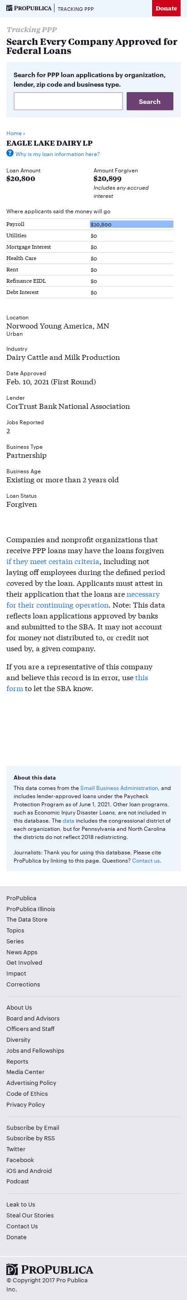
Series (15, 941)
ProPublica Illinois (30, 908)
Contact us (146, 860)
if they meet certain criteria (52, 560)
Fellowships (48, 1050)
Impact (16, 973)
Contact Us (22, 1226)
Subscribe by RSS (30, 1137)
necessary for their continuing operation (83, 598)
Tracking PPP (76, 8)
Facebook (20, 1159)
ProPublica (21, 897)
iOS (11, 1170)
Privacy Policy (25, 1104)
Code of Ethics (27, 1093)
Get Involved (24, 962)
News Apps (21, 951)
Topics (15, 930)
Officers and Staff (30, 1028)
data (68, 820)
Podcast (17, 1181)
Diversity (18, 1039)
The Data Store (27, 919)
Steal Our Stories (30, 1215)
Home (14, 132)
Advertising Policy (31, 1082)
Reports (17, 1061)
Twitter (15, 1148)
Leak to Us (20, 1204)
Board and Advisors (32, 1018)
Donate (166, 8)
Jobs (12, 1050)
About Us (19, 1007)
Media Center (25, 1071)
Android (41, 1170)
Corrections (23, 984)
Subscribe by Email (32, 1127)
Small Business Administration (119, 787)
